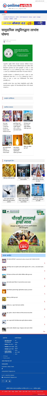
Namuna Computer (41, 394)
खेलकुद (16, 346)
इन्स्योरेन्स (16, 342)
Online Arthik (8, 41)
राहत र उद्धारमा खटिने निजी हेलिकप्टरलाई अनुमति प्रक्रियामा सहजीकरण (9, 200)
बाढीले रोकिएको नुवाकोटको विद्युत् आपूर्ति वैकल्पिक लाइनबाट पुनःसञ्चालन (19, 289)
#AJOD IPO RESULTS (9, 17)
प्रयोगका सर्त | (40, 1)
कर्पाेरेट (16, 344)
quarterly (6, 18)
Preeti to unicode (40, 391)
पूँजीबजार (16, 348)
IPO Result (5, 356)
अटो (15, 340)
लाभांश (16, 18)
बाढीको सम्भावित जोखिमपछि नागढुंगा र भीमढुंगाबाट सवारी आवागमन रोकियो (23, 200)
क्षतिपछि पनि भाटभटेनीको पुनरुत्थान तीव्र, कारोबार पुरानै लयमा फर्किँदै (38, 199)
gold (35, 17)
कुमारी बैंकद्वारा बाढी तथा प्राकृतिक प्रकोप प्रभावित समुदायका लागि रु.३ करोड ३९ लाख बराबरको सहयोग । (25, 266)
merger (38, 17)
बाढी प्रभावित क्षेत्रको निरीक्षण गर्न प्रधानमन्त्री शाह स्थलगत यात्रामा (19, 282)
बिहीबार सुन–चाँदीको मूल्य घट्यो (8, 178)
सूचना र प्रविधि (17, 352)
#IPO (17, 17)
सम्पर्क (43, 1)
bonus (30, 17)
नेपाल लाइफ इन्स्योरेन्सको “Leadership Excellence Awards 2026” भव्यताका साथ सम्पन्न (23, 259)
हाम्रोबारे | (36, 1)
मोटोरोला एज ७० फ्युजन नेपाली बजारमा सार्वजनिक (15, 305)
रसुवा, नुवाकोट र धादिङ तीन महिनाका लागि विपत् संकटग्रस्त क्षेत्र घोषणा (38, 180)
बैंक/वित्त (11, 18)
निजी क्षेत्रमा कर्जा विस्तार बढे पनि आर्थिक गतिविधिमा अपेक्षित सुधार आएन (19, 274)
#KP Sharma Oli (24, 17)
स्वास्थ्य (16, 354)
